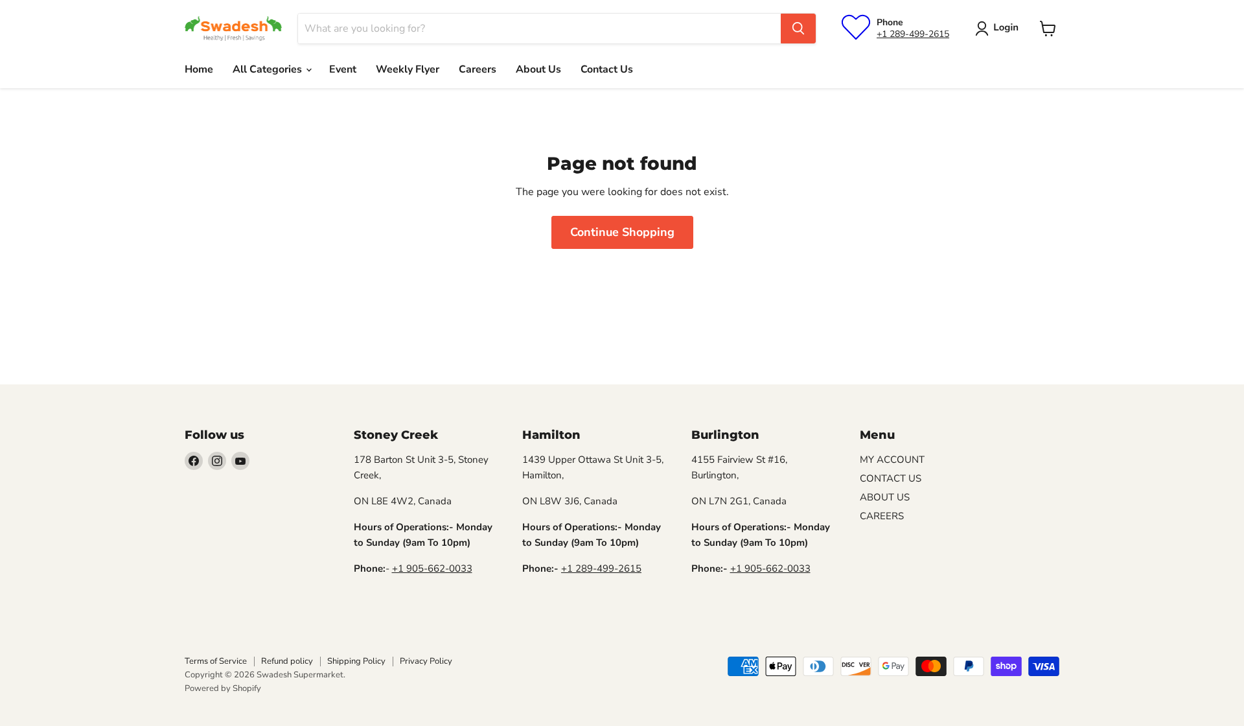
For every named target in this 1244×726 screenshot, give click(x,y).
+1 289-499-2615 (913, 34)
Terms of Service (216, 661)
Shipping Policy (356, 661)
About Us (538, 69)
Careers (477, 69)
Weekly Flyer (407, 69)
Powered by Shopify (223, 688)
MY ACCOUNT (892, 459)
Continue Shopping (622, 232)
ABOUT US (885, 497)
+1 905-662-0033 (432, 568)
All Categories (269, 69)
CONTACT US (890, 478)
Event (342, 69)
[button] (999, 28)
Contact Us (607, 69)
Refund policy (287, 661)
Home (199, 69)
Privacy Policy (426, 661)
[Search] (798, 28)
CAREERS (882, 515)
